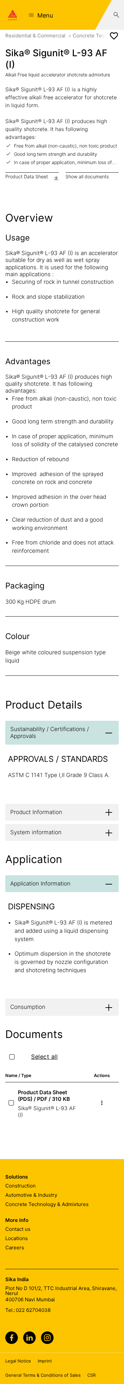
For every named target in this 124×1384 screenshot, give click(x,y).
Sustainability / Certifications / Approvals (49, 732)
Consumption (27, 1007)
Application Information (40, 883)
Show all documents (87, 176)
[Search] (116, 15)
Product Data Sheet (26, 176)
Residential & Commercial (36, 35)
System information (36, 832)
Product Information (36, 812)
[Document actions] (102, 1103)
